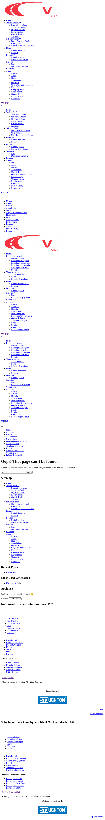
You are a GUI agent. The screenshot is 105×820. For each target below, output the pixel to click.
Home (8, 20)
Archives (4, 598)
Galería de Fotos (18, 318)
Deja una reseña (96, 817)
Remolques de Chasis (20, 267)
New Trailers (12, 619)
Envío (13, 277)
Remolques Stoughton (20, 261)
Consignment (16, 43)
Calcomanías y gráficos (20, 297)
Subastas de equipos (19, 279)
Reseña (14, 325)
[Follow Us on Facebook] (10, 613)
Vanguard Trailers (13, 670)
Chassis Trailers (17, 34)
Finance (9, 48)
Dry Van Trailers (18, 30)
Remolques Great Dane (15, 783)
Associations (16, 80)
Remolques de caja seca (20, 263)
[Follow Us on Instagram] (4, 613)
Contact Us (15, 94)
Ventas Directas (17, 274)
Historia (14, 309)
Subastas (14, 270)
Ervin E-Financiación (20, 284)
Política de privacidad (20, 330)
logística (9, 288)
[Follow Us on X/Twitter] (18, 613)
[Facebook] (10, 731)
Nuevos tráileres (13, 737)
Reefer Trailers (17, 32)
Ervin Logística (17, 290)
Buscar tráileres (17, 258)
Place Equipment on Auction (22, 46)
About (8, 71)
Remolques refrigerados (20, 265)
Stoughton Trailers (18, 27)
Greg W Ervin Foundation (22, 85)
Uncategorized (12, 583)
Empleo (14, 323)
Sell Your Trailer (12, 39)
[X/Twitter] (18, 731)
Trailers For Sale (12, 23)
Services (9, 62)
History (14, 78)
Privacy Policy (17, 96)
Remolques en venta (14, 256)
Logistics (9, 55)
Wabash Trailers (12, 663)
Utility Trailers (12, 672)
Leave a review (96, 714)
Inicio (8, 254)
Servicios (10, 293)
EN (2, 192)
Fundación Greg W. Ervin (21, 316)
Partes (13, 295)
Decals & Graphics (14, 645)
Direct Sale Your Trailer (20, 41)
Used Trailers (12, 621)
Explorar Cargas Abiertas (16, 758)
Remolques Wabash (14, 779)
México (14, 304)
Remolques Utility (13, 788)
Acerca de (10, 302)
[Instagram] (4, 731)
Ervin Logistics (17, 57)
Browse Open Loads (19, 59)
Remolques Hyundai (14, 781)
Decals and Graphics (19, 66)
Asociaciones (16, 311)
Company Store (17, 89)
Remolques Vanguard (15, 785)
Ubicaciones (11, 300)
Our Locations (12, 654)
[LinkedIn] (15, 731)
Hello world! (11, 572)
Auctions (15, 36)
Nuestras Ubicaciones (15, 450)
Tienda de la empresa (19, 320)
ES (6, 192)
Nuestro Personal (18, 313)
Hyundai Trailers (13, 665)
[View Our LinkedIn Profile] (15, 613)
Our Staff (15, 82)
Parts (13, 64)
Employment (16, 92)
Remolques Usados (15, 739)
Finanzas (9, 281)
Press (8, 217)
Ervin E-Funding (18, 50)
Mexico (14, 73)
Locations (10, 69)
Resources (15, 99)
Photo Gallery (17, 87)
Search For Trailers (19, 25)
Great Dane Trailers (14, 667)
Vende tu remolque (13, 272)
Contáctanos (16, 327)
